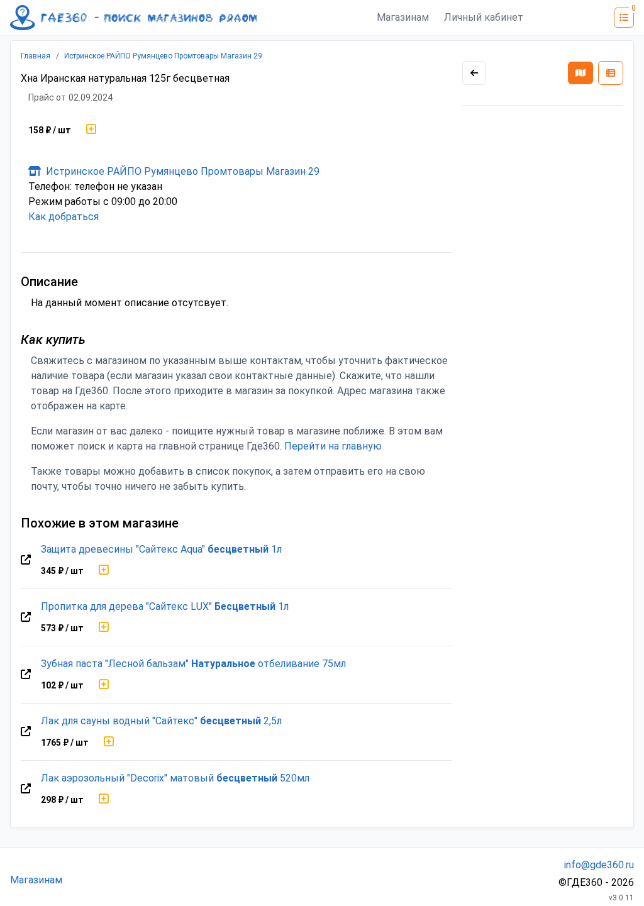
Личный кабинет (483, 17)
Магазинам (403, 17)
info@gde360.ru (599, 865)
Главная (35, 56)
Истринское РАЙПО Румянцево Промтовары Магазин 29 (163, 56)
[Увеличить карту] (474, 73)
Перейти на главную (333, 446)
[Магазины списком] (610, 73)
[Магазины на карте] (580, 73)
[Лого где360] (133, 17)
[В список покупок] (91, 130)
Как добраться (63, 217)
